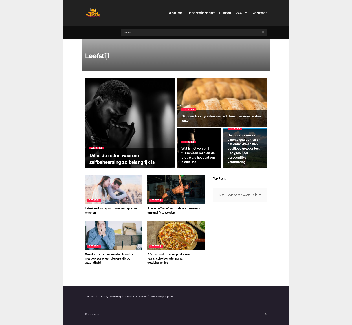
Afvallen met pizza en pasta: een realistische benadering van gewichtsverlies (168, 258)
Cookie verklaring (136, 296)
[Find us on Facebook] (261, 314)
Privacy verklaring (110, 296)
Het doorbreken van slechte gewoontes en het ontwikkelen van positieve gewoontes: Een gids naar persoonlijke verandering (244, 148)
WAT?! (241, 12)
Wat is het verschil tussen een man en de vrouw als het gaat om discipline (198, 155)
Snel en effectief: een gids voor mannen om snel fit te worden (173, 210)
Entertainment (201, 12)
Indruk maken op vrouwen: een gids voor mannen (112, 210)
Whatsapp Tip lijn (162, 296)
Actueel (176, 12)
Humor (225, 12)
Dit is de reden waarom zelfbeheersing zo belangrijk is (122, 158)
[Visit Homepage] (92, 12)
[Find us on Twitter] (265, 314)
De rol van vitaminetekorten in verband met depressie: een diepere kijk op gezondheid (110, 258)
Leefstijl (96, 148)
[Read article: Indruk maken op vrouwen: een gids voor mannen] (113, 189)
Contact (259, 12)
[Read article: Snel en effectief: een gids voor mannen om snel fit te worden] (175, 189)
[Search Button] (264, 32)
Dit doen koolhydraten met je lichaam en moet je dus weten (221, 118)
